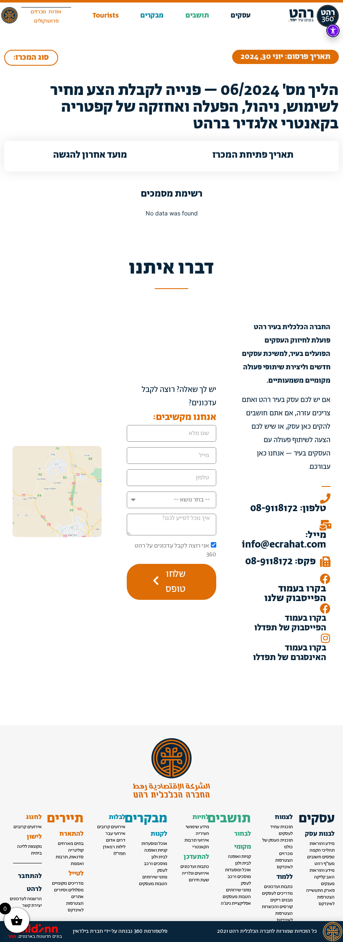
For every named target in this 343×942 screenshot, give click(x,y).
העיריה (202, 833)
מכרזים (286, 853)
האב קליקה (324, 877)
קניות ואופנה (239, 856)
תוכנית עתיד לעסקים (281, 830)
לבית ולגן (243, 863)
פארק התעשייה (320, 890)
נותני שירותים (238, 890)
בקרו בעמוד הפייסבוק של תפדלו (290, 623)
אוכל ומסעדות (238, 870)
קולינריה (76, 850)
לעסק (246, 883)
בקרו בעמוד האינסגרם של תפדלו (289, 653)
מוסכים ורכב (239, 876)
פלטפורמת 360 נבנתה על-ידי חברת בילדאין (120, 931)
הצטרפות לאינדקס (326, 900)
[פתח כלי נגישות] (333, 30)
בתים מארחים (71, 843)
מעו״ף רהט (325, 863)
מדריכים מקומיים (68, 883)
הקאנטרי (200, 847)
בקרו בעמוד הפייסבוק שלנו (295, 593)
